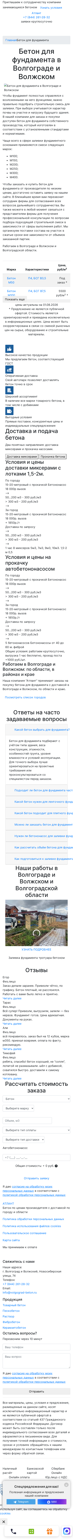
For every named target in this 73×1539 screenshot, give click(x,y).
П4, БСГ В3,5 (37, 278)
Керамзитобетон (14, 1327)
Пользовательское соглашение (24, 1233)
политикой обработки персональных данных (34, 1195)
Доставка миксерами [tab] (22, 456)
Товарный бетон (14, 1305)
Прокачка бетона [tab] (53, 456)
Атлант (36, 13)
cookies (5, 1513)
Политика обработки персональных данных (33, 1219)
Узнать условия (51, 7)
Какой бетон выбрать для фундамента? (42, 729)
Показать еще (15, 299)
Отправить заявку (36, 1178)
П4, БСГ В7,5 (37, 291)
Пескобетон (11, 1310)
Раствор (8, 1316)
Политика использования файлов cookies (32, 1226)
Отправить (36, 1391)
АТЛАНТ (8, 1203)
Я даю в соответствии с (34, 1191)
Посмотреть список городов (25, 697)
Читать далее (12, 998)
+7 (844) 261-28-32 (36, 17)
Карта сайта (11, 1240)
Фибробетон (11, 1322)
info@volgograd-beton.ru (20, 1292)
